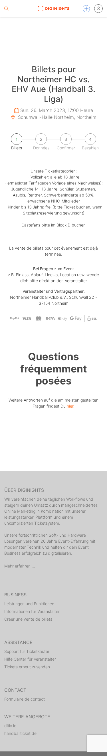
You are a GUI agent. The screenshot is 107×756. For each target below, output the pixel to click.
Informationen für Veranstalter (32, 611)
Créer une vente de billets (28, 619)
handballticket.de (20, 733)
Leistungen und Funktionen (29, 603)
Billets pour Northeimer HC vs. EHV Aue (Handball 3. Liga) (53, 84)
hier (70, 406)
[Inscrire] (98, 8)
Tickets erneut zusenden (27, 666)
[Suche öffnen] (6, 8)
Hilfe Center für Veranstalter (30, 659)
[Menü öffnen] (86, 8)
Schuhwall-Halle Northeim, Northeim (56, 117)
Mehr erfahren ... (19, 566)
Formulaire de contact (24, 699)
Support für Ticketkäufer (26, 651)
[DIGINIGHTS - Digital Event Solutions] (53, 8)
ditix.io (10, 725)
